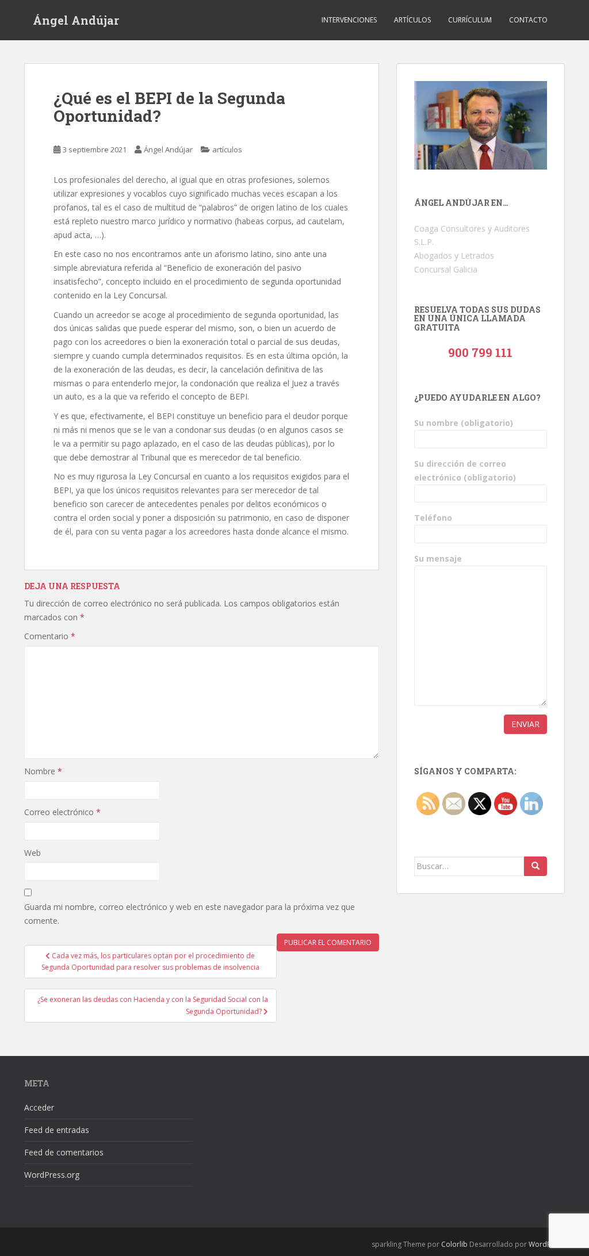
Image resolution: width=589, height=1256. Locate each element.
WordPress (547, 1244)
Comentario (49, 636)
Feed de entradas (56, 1129)
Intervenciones (349, 20)
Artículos (412, 20)
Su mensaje (438, 558)
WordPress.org (51, 1174)
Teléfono (433, 517)
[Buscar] (535, 866)
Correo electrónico (62, 811)
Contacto (528, 20)
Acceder (39, 1107)
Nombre (43, 771)
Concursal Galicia (445, 269)
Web (32, 852)
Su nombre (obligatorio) (463, 422)
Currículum (470, 20)
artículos (227, 149)
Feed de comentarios (64, 1152)
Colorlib (454, 1244)
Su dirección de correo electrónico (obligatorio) (465, 470)
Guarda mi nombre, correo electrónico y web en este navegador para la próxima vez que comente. (189, 913)
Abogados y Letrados (454, 255)
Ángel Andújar (76, 20)
